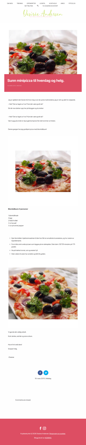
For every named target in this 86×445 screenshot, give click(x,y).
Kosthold (53, 3)
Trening (20, 3)
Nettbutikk (29, 6)
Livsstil (42, 3)
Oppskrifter (31, 3)
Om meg (10, 3)
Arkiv (63, 3)
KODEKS (48, 438)
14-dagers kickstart (50, 6)
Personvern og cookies (57, 434)
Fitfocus (72, 3)
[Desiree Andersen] (43, 12)
